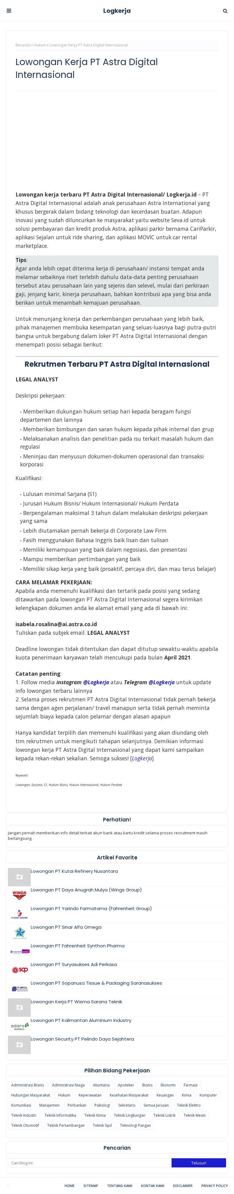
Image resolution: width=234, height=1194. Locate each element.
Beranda (23, 45)
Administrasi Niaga (68, 1085)
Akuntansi (101, 1085)
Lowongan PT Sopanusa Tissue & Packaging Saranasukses (96, 983)
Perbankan (77, 1105)
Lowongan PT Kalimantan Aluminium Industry (81, 1020)
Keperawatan (90, 1095)
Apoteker (126, 1085)
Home (70, 1185)
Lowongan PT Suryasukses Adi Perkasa (74, 964)
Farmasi (190, 1085)
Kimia (186, 1095)
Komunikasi (21, 1105)
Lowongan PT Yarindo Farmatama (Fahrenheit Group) (91, 908)
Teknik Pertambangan (66, 1125)
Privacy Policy (214, 1185)
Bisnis (147, 1085)
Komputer (208, 1095)
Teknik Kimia (95, 1115)
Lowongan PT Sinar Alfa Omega (66, 927)
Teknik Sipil (102, 1125)
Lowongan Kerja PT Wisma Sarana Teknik (76, 1001)
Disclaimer (183, 1185)
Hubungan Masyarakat (30, 1095)
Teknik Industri (23, 1115)
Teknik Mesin (195, 1115)
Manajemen (49, 1105)
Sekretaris (126, 1105)
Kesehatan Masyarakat (129, 1095)
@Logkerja (96, 682)
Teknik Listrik (165, 1115)
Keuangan (165, 1095)
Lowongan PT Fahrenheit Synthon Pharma (78, 945)
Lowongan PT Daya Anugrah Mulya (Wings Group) (86, 890)
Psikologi (102, 1105)
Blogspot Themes (7, 1185)
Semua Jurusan (156, 1105)
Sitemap (90, 1185)
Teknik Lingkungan (129, 1115)
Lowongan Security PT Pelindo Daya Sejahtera (82, 1039)
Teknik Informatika (60, 1115)
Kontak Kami (152, 1185)
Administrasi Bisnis (27, 1085)
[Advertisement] (117, 139)
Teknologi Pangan (135, 1125)
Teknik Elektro (189, 1105)
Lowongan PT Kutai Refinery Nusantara (74, 871)
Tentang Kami (119, 1185)
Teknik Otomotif (25, 1125)
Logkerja (117, 10)
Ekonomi (168, 1085)
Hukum (40, 45)
